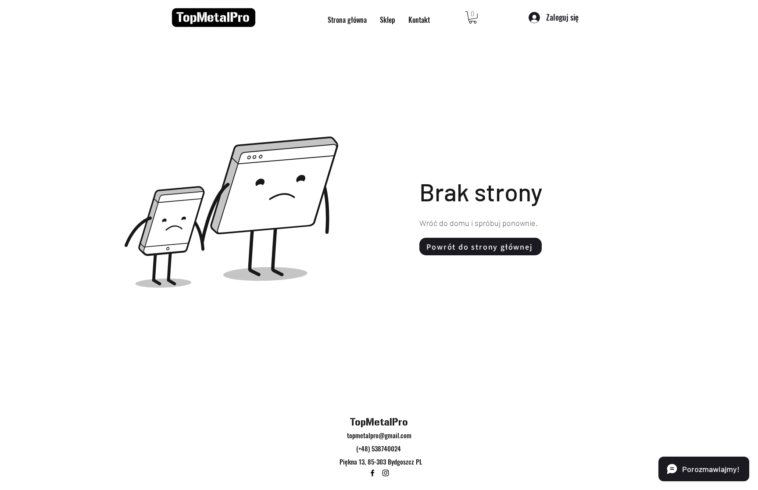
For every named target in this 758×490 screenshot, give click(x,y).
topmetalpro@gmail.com (379, 435)
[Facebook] (372, 473)
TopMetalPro (379, 422)
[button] (472, 17)
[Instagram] (385, 473)
